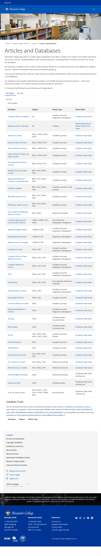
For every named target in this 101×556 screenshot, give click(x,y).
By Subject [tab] (10, 93)
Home (8, 43)
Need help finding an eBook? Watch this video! (83, 126)
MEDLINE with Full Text (17, 196)
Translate (20, 486)
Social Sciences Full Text (17, 355)
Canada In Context (15, 249)
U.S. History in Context (16, 362)
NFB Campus (13, 327)
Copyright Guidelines (14, 442)
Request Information (17, 471)
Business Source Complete (18, 242)
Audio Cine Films (14, 383)
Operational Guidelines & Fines (18, 457)
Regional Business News (17, 236)
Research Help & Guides (15, 461)
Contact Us (56, 521)
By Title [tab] (20, 93)
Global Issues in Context (17, 291)
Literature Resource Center (18, 303)
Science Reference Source (17, 148)
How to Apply (14, 475)
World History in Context (17, 368)
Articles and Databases (15, 439)
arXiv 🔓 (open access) (16, 392)
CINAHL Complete (15, 188)
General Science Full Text (17, 142)
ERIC (10, 274)
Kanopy (11, 319)
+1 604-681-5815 (34, 521)
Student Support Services (20, 43)
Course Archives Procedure (16, 465)
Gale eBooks (12, 282)
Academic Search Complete (18, 116)
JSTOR (10, 335)
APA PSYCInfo (13, 348)
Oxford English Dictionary (18, 375)
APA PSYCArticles (14, 342)
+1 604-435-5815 (11, 521)
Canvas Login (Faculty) (60, 530)
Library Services (12, 454)
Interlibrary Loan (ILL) (14, 446)
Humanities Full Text (16, 297)
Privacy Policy (57, 527)
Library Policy (11, 450)
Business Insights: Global (17, 229)
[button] (50, 2)
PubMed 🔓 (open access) (17, 205)
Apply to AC (13, 478)
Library (34, 43)
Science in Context (15, 135)
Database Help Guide (83, 116)
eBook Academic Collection (18, 126)
